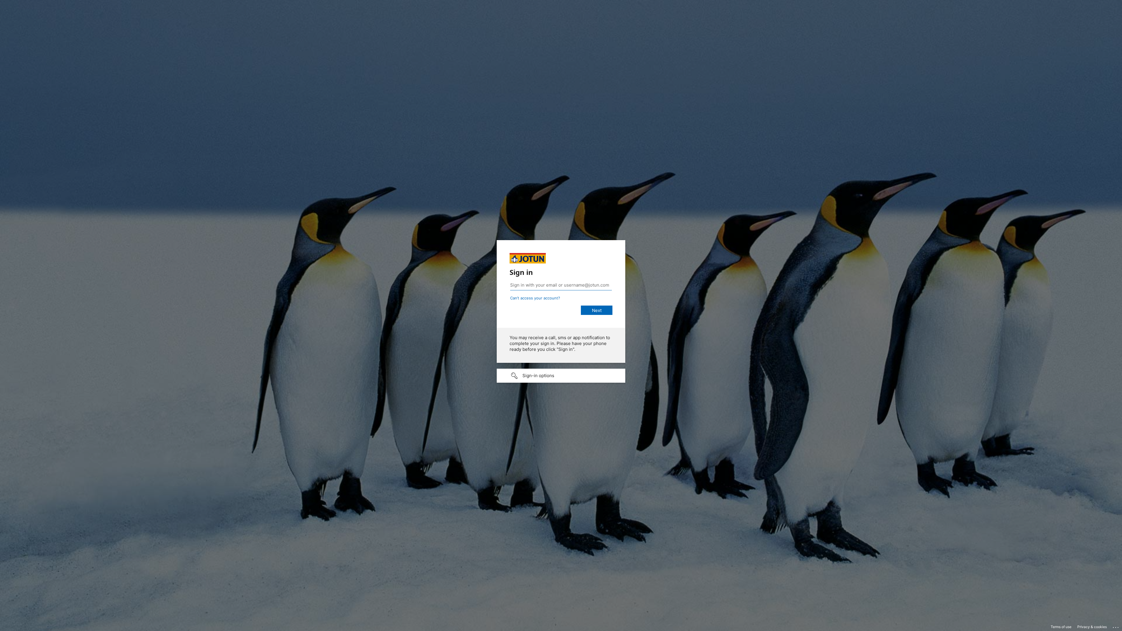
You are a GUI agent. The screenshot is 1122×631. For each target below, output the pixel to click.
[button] (561, 376)
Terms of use (1061, 627)
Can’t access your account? (535, 298)
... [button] (1116, 626)
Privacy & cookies (1092, 627)
